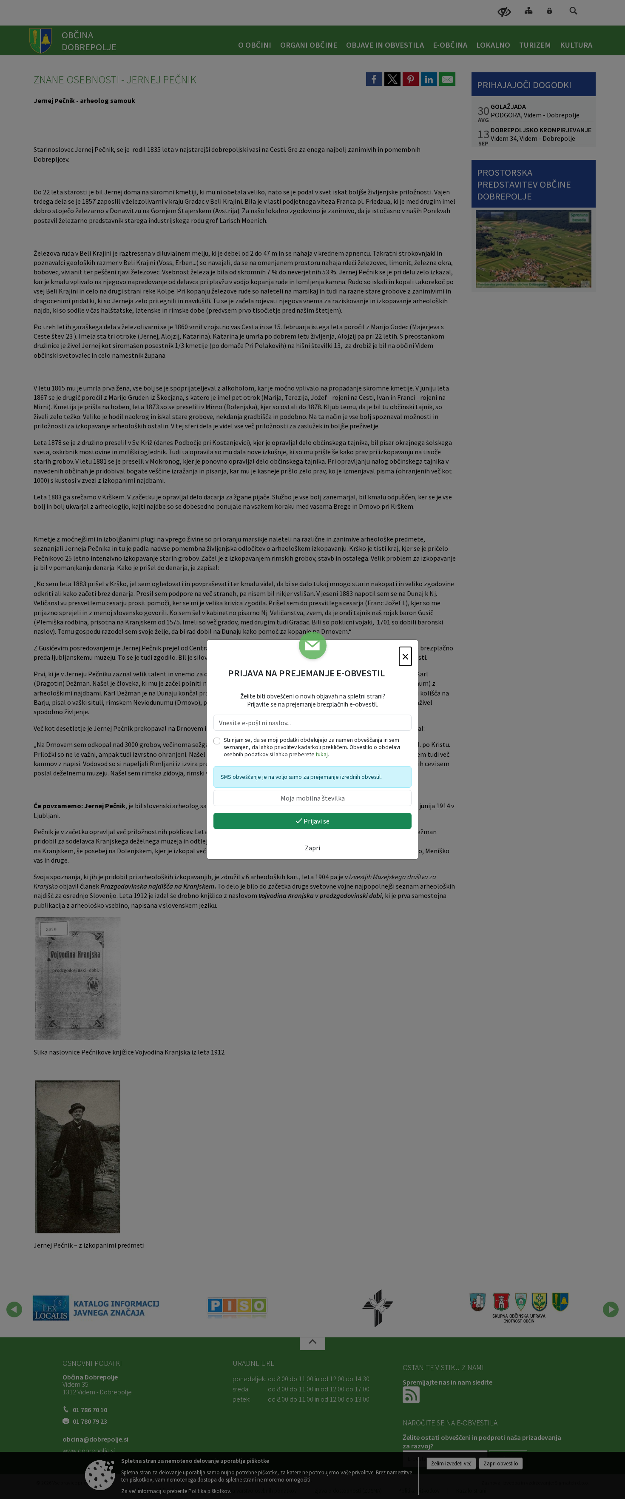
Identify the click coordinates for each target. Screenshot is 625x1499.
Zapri (312, 848)
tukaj (322, 754)
